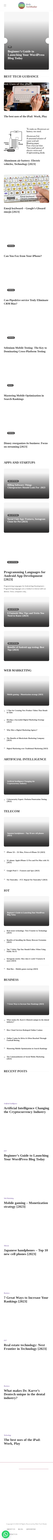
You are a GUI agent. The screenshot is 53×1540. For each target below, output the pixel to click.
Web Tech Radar (41, 1524)
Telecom (6, 1246)
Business (10, 385)
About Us (11, 1529)
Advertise (31, 1529)
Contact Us (12, 1534)
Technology (11, 106)
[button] (6, 1534)
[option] (26, 41)
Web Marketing (9, 1198)
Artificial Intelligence (10, 1103)
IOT (10, 47)
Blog (20, 1529)
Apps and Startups (13, 481)
